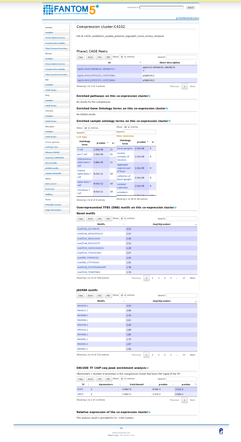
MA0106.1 (82, 325)
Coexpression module (55, 43)
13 (184, 355)
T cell (80, 149)
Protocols (49, 189)
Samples (49, 32)
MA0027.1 (82, 310)
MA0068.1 (82, 315)
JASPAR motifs (51, 168)
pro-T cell (82, 154)
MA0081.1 (82, 339)
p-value (101, 143)
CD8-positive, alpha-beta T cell (84, 162)
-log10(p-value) (161, 224)
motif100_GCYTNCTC (88, 229)
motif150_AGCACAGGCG (90, 248)
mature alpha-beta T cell (84, 173)
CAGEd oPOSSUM (53, 173)
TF (83, 384)
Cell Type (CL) (51, 147)
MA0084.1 (82, 334)
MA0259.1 (82, 305)
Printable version (53, 205)
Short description (170, 62)
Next (192, 278)
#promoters (106, 384)
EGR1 (80, 389)
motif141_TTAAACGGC (89, 253)
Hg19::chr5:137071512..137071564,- (96, 75)
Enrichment (137, 384)
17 (184, 278)
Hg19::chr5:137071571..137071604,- (96, 80)
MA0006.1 (82, 320)
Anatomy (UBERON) (54, 158)
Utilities (48, 194)
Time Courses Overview (56, 48)
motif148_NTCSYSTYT (88, 243)
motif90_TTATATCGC (88, 258)
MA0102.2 (82, 330)
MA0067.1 (82, 349)
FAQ (121, 428)
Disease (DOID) (52, 152)
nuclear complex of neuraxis (123, 156)
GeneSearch (133, 7)
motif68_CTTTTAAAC (88, 262)
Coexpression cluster (186, 18)
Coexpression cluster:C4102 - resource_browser (69, 7)
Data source (51, 184)
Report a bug (113, 435)
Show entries (124, 56)
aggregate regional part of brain (124, 168)
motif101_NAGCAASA (88, 238)
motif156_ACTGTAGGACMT (91, 267)
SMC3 (80, 394)
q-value (186, 384)
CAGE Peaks (50, 90)
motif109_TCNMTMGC (88, 272)
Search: (162, 57)
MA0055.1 (82, 344)
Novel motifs (51, 163)
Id (109, 62)
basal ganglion (125, 148)
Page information (53, 210)
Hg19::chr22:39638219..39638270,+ (96, 69)
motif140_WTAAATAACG (90, 233)
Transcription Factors (55, 38)
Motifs (101, 224)
